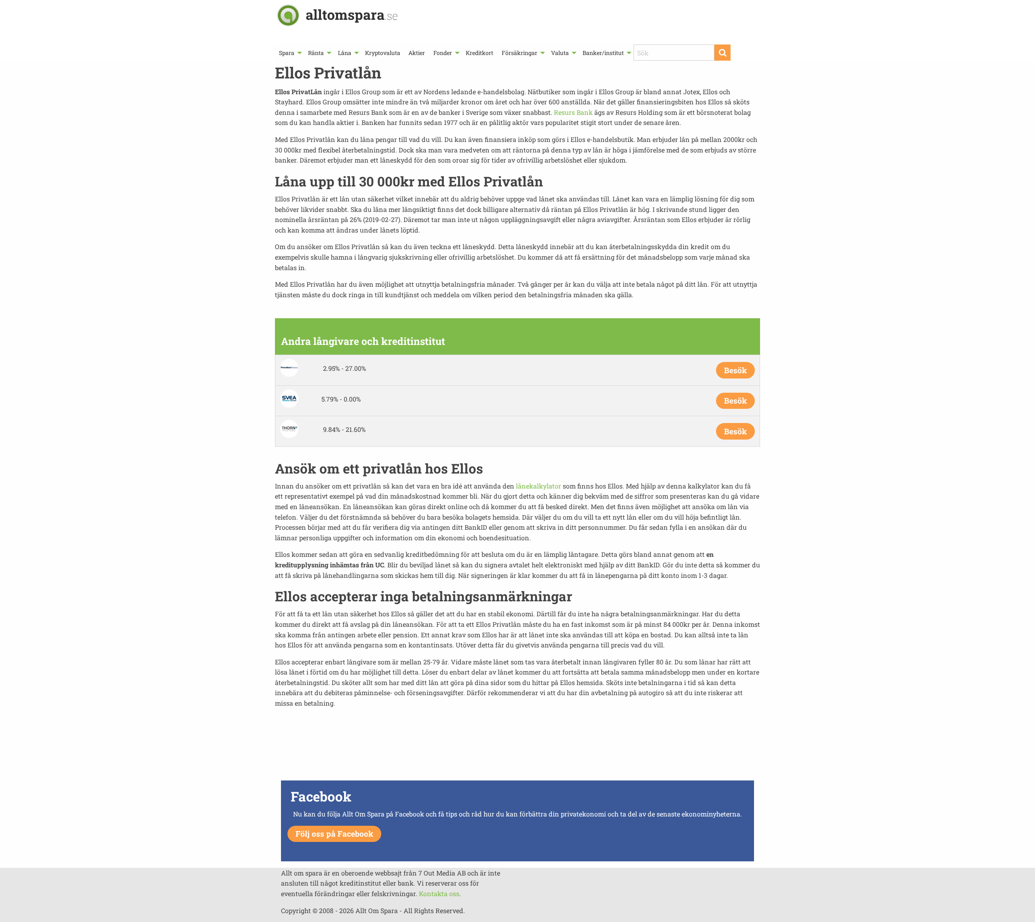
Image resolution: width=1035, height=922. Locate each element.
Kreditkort (479, 53)
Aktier (416, 53)
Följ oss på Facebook (334, 834)
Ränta (316, 53)
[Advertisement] (517, 749)
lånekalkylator (538, 486)
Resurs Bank (573, 112)
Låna (344, 53)
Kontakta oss (439, 893)
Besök (735, 370)
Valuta (560, 53)
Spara (286, 53)
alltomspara (352, 14)
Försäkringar (519, 53)
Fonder (442, 53)
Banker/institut (603, 53)
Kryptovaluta (382, 53)
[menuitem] (289, 53)
